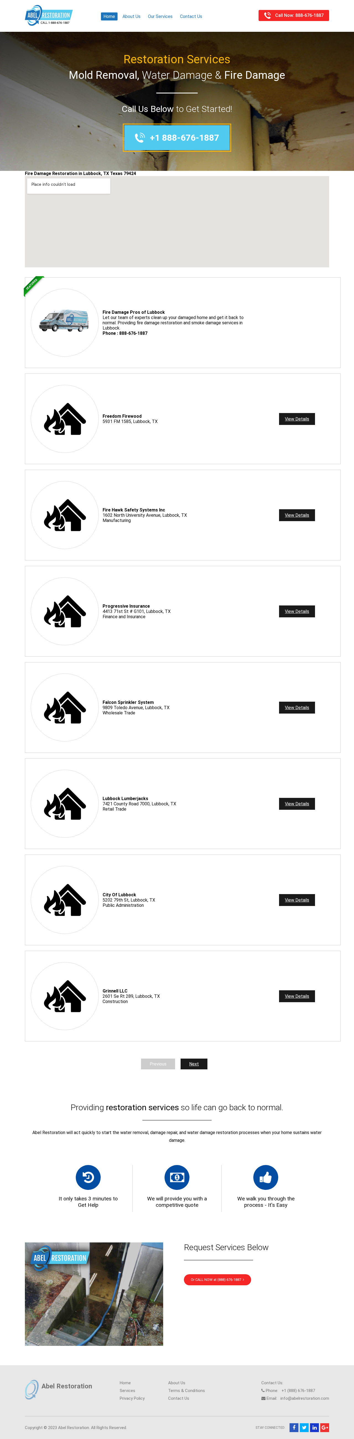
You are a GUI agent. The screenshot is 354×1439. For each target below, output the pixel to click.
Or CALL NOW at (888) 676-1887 (217, 1280)
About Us (131, 16)
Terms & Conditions (186, 1390)
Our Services (160, 16)
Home (109, 16)
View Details (297, 419)
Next (194, 1064)
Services (127, 1390)
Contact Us (191, 16)
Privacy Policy (132, 1398)
